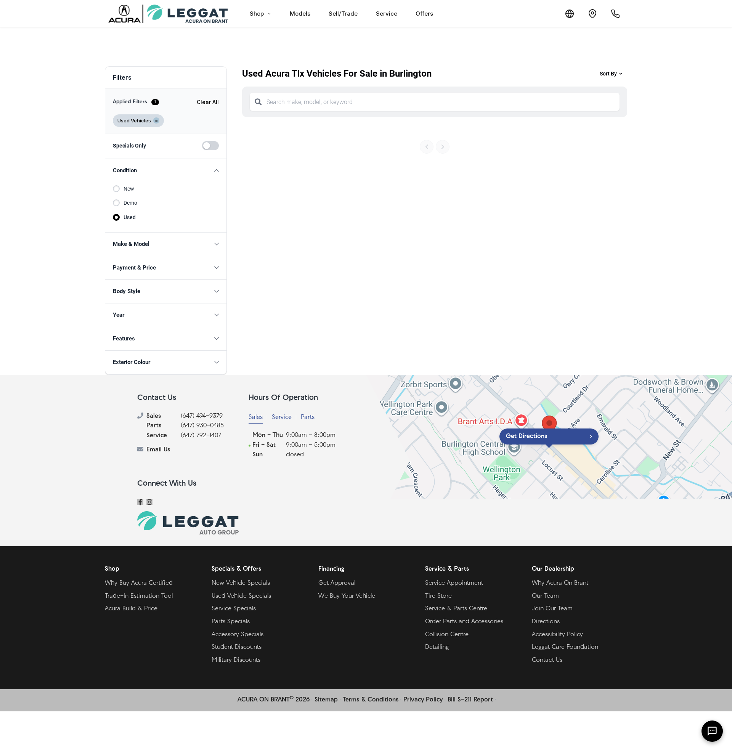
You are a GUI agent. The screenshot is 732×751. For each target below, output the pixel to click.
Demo (130, 203)
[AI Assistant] (712, 731)
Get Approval (336, 583)
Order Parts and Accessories (464, 622)
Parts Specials (231, 622)
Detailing (437, 647)
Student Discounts (237, 647)
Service (386, 13)
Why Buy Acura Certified (139, 583)
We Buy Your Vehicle (346, 596)
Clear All (208, 102)
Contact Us (547, 660)
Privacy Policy (423, 700)
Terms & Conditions (370, 700)
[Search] (258, 102)
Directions (546, 622)
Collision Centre (447, 635)
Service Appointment (454, 583)
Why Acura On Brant (560, 583)
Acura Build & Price (131, 609)
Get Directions (526, 436)
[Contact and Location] (592, 13)
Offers (424, 13)
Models (300, 13)
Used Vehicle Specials (241, 596)
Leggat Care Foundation (565, 647)
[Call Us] (615, 13)
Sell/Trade (343, 13)
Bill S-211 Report (470, 700)
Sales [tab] (256, 417)
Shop (257, 13)
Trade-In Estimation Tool (139, 596)
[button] (165, 170)
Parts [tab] (308, 417)
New (129, 189)
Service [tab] (282, 417)
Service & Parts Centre (456, 609)
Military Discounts (236, 660)
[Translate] (569, 13)
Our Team (545, 596)
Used (130, 217)
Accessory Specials (237, 635)
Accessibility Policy (557, 635)
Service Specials (234, 609)
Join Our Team (552, 609)
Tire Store (438, 596)
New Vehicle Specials (241, 583)
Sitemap (326, 700)
